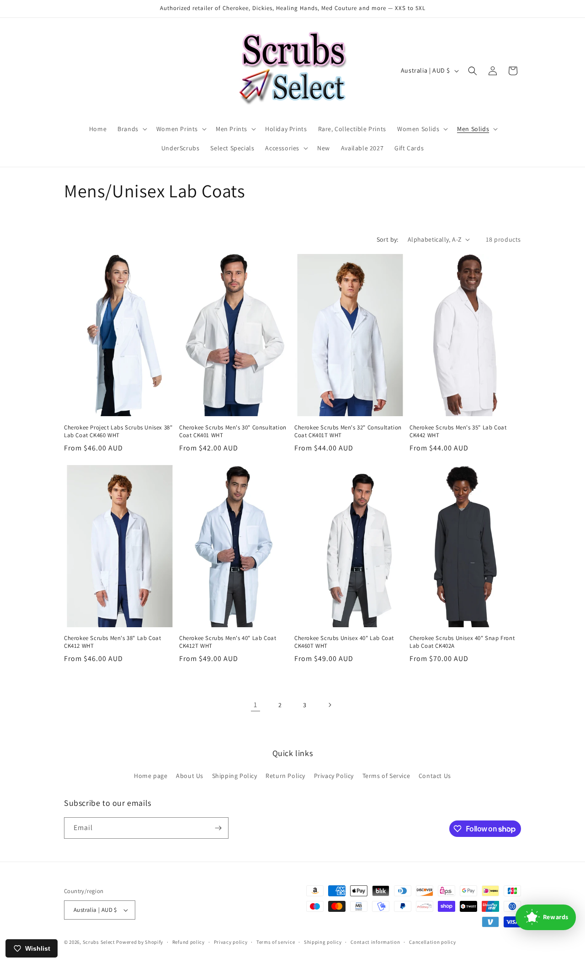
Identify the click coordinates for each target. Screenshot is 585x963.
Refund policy (188, 942)
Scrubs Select (99, 942)
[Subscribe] (218, 828)
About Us (189, 776)
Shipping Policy (234, 776)
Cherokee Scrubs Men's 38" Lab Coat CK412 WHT (112, 642)
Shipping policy (323, 942)
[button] (131, 128)
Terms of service (275, 942)
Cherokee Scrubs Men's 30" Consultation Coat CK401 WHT (233, 431)
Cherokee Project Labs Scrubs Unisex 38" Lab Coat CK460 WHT (118, 431)
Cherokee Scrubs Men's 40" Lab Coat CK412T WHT (227, 642)
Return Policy (285, 776)
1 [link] (255, 704)
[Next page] (329, 705)
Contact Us (435, 776)
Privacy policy (231, 942)
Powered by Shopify (139, 942)
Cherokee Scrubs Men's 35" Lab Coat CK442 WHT (458, 431)
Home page (150, 776)
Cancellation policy (432, 942)
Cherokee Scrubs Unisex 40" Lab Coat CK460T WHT (344, 642)
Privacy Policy (334, 776)
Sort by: (388, 239)
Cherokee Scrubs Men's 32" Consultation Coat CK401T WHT (348, 431)
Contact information (375, 942)
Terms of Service (386, 776)
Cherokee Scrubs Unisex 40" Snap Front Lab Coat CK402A (462, 642)
